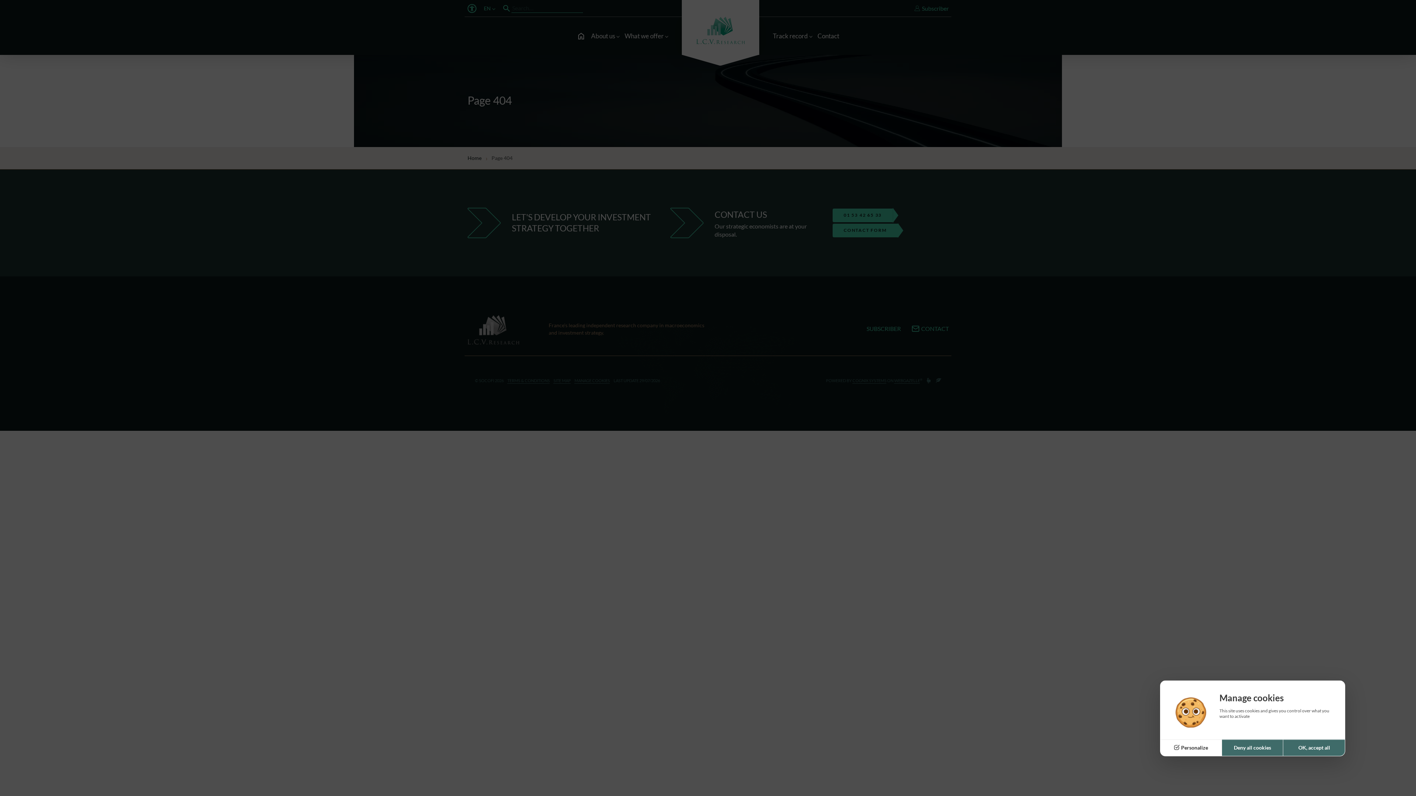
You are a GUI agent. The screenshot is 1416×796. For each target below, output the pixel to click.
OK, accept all (1314, 747)
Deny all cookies (1252, 747)
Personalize (1194, 747)
